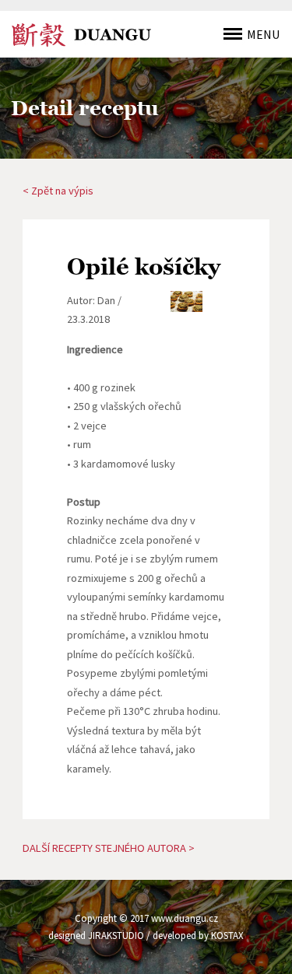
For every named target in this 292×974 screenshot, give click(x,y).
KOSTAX (227, 935)
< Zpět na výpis (58, 191)
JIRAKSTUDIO (116, 935)
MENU (263, 34)
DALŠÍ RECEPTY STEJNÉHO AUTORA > (109, 848)
